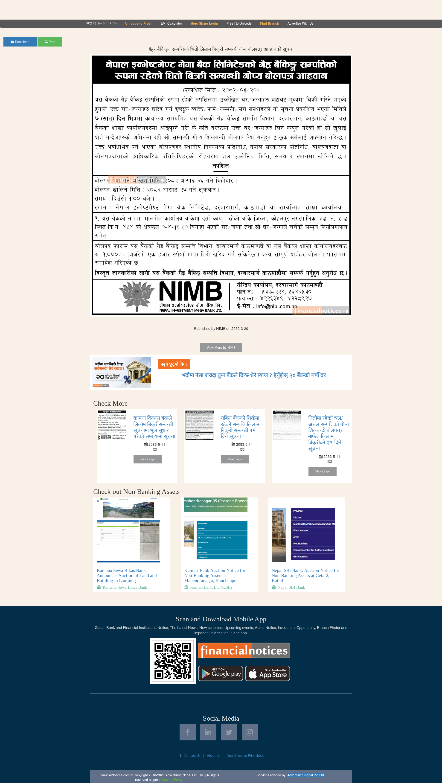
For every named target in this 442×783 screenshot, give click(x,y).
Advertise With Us (300, 23)
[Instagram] (250, 732)
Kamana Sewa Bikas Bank (125, 587)
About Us (213, 755)
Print (51, 41)
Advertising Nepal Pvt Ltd (305, 775)
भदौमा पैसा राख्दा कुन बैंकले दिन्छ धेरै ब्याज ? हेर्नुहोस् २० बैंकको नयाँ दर (254, 375)
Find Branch (269, 23)
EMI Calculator (171, 23)
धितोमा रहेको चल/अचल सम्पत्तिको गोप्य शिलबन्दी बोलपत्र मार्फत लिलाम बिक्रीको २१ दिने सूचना (328, 433)
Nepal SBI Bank (291, 587)
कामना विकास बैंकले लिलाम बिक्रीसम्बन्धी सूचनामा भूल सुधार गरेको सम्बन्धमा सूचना (154, 427)
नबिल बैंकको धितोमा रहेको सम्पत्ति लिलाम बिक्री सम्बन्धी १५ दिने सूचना (240, 427)
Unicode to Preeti (138, 23)
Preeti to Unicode (239, 23)
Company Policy (171, 779)
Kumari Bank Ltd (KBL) (211, 587)
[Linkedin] (208, 732)
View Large (147, 459)
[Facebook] (188, 732)
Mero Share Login (204, 23)
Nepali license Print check (245, 755)
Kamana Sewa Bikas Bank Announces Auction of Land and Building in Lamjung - (127, 575)
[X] (229, 732)
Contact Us (192, 755)
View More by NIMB (221, 347)
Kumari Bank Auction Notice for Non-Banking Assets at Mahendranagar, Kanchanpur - (214, 575)
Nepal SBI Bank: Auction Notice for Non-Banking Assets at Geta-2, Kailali (305, 575)
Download (21, 41)
